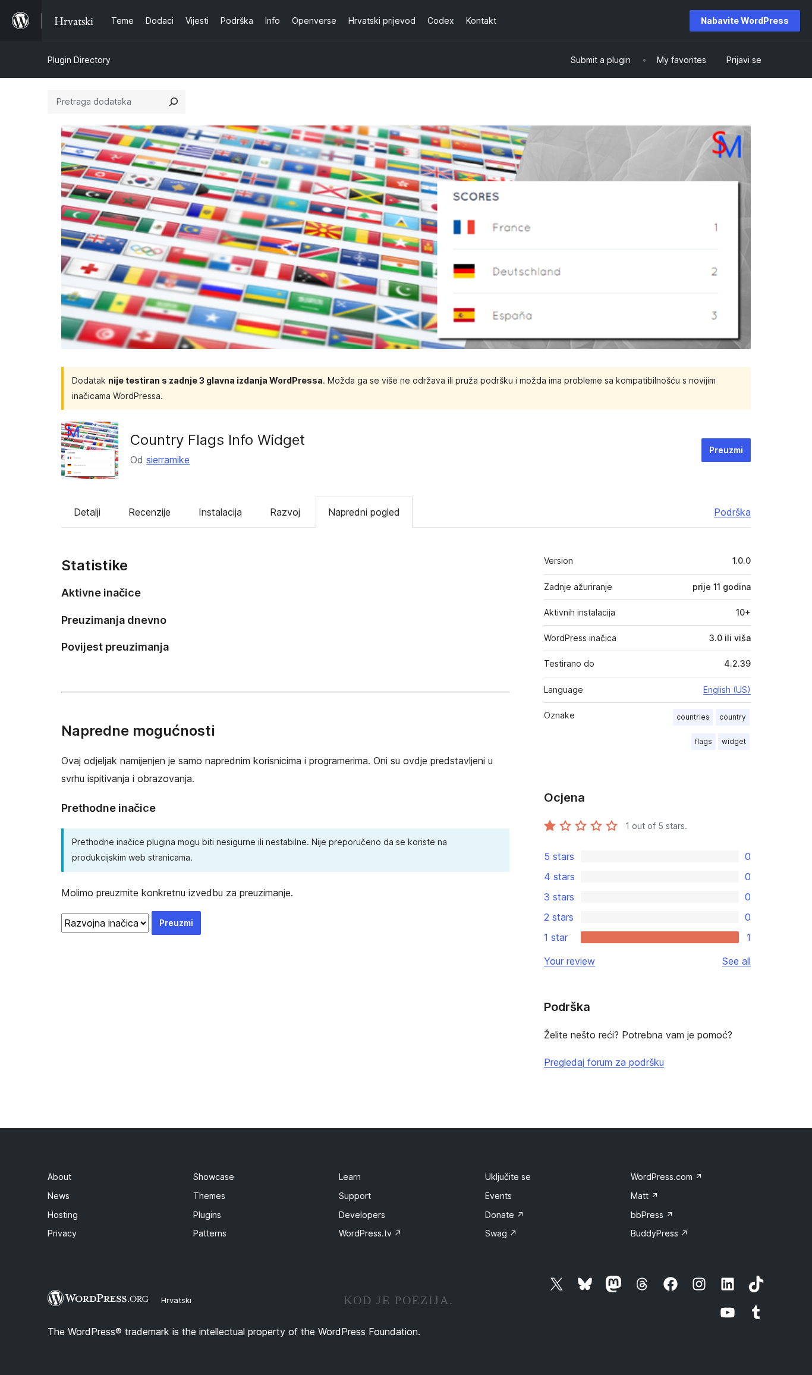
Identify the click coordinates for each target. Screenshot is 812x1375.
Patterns (209, 1233)
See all (736, 961)
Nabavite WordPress (745, 20)
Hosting (63, 1215)
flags (703, 741)
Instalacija (220, 512)
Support (355, 1196)
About (59, 1177)
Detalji (87, 512)
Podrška (732, 512)
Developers (362, 1215)
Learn (350, 1177)
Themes (209, 1196)
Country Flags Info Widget (217, 439)
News (59, 1196)
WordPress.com (667, 1177)
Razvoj (285, 512)
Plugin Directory (79, 60)
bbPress (652, 1215)
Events (498, 1196)
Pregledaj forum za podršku (604, 1062)
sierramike (168, 460)
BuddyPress (659, 1233)
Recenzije (149, 512)
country (732, 716)
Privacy (62, 1233)
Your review (569, 961)
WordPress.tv (370, 1233)
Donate (504, 1215)
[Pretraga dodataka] (173, 102)
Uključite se (508, 1177)
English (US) (727, 690)
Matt (645, 1196)
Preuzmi (726, 450)
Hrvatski (176, 1300)
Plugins (207, 1215)
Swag (501, 1233)
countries (693, 716)
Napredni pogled (364, 512)
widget (734, 741)
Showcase (213, 1177)
